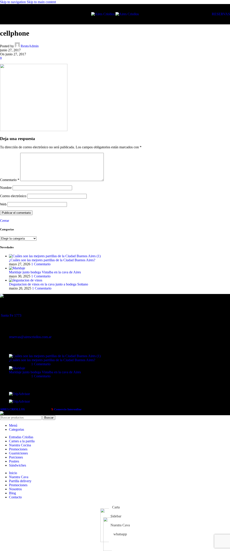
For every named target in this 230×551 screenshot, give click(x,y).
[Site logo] (103, 14)
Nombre (6, 188)
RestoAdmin (30, 46)
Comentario (9, 180)
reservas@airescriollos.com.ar (30, 337)
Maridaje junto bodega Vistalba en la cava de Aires (45, 272)
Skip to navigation (13, 2)
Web (3, 204)
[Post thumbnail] (55, 256)
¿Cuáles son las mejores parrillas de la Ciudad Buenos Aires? (52, 260)
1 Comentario (41, 264)
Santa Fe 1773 (11, 315)
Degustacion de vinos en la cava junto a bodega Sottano (48, 284)
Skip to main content (41, 2)
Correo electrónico (13, 196)
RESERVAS (221, 14)
